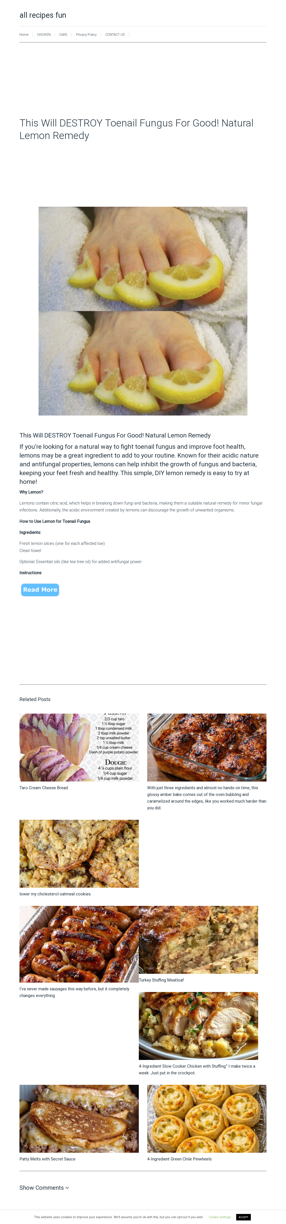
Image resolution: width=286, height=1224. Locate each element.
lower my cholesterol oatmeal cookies (55, 893)
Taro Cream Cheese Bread (43, 787)
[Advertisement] (143, 86)
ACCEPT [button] (243, 1217)
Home (23, 35)
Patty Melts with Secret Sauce (47, 1159)
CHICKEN (44, 35)
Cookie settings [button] (220, 1217)
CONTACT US (115, 35)
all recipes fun (42, 15)
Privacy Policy (86, 35)
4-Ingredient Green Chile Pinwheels (179, 1159)
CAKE (63, 35)
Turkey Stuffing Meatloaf (161, 980)
